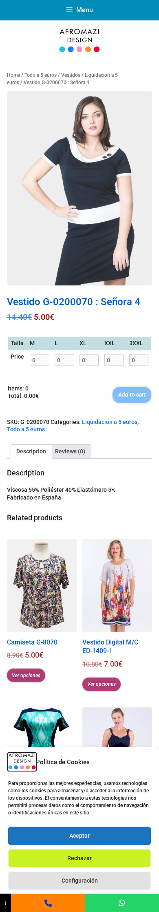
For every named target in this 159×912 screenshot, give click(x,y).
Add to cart (132, 394)
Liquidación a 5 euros (109, 422)
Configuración (80, 880)
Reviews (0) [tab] (70, 451)
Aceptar (79, 835)
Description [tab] (31, 451)
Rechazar (79, 858)
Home (13, 75)
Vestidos (70, 75)
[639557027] (48, 903)
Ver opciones (26, 675)
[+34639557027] (122, 903)
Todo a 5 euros (40, 75)
